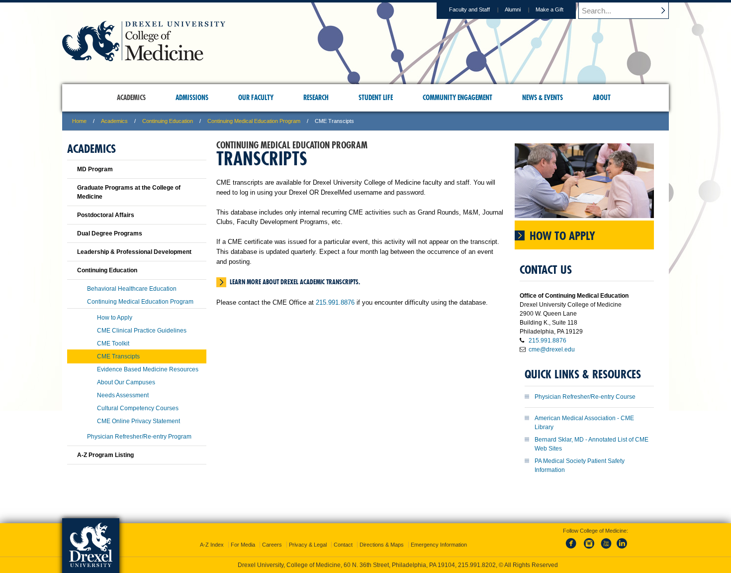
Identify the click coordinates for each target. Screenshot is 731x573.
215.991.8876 (335, 302)
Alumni (513, 9)
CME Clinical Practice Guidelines (141, 330)
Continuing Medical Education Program (253, 121)
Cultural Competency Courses (138, 408)
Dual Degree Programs (109, 233)
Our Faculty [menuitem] (256, 97)
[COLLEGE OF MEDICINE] (143, 58)
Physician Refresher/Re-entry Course (585, 396)
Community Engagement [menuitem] (457, 97)
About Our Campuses (126, 382)
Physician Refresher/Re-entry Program (139, 436)
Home (79, 121)
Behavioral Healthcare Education (132, 288)
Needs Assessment (123, 395)
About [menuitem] (602, 97)
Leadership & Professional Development (134, 251)
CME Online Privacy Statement (138, 421)
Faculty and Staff (469, 9)
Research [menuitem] (316, 97)
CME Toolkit (113, 343)
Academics (114, 121)
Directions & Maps (382, 545)
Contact (343, 545)
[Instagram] (589, 549)
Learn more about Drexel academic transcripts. (295, 282)
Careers (272, 545)
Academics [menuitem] (131, 97)
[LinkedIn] (622, 549)
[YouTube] (605, 549)
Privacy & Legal (308, 545)
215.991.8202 (477, 565)
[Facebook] (572, 549)
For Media (243, 545)
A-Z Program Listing (105, 455)
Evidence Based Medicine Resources (147, 369)
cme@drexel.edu (552, 349)
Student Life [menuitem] (376, 97)
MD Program (95, 169)
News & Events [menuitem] (542, 97)
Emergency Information (439, 545)
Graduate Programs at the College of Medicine (129, 192)
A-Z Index (212, 545)
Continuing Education (167, 121)
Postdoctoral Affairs (105, 215)
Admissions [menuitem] (192, 97)
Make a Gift (549, 9)
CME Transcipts (118, 356)
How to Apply (114, 317)
